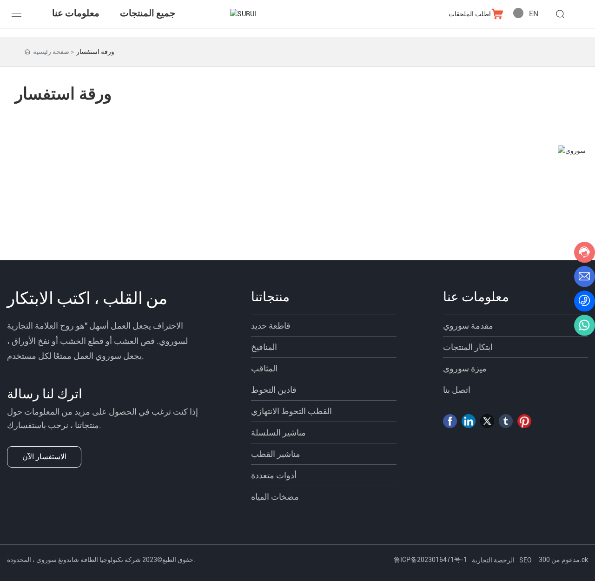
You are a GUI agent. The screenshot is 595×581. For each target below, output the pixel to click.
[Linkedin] (469, 421)
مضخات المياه (275, 497)
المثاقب (264, 368)
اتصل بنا (456, 390)
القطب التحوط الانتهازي (291, 411)
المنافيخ (264, 347)
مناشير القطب (275, 454)
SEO (525, 560)
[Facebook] (450, 421)
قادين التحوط (274, 390)
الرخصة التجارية (493, 560)
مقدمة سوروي (468, 325)
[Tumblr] (506, 421)
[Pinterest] (524, 421)
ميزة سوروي (465, 368)
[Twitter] (487, 421)
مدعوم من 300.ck (563, 559)
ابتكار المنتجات (468, 347)
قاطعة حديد (271, 325)
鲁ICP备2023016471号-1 (430, 559)
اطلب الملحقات (470, 14)
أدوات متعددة (274, 475)
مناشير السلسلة (278, 432)
